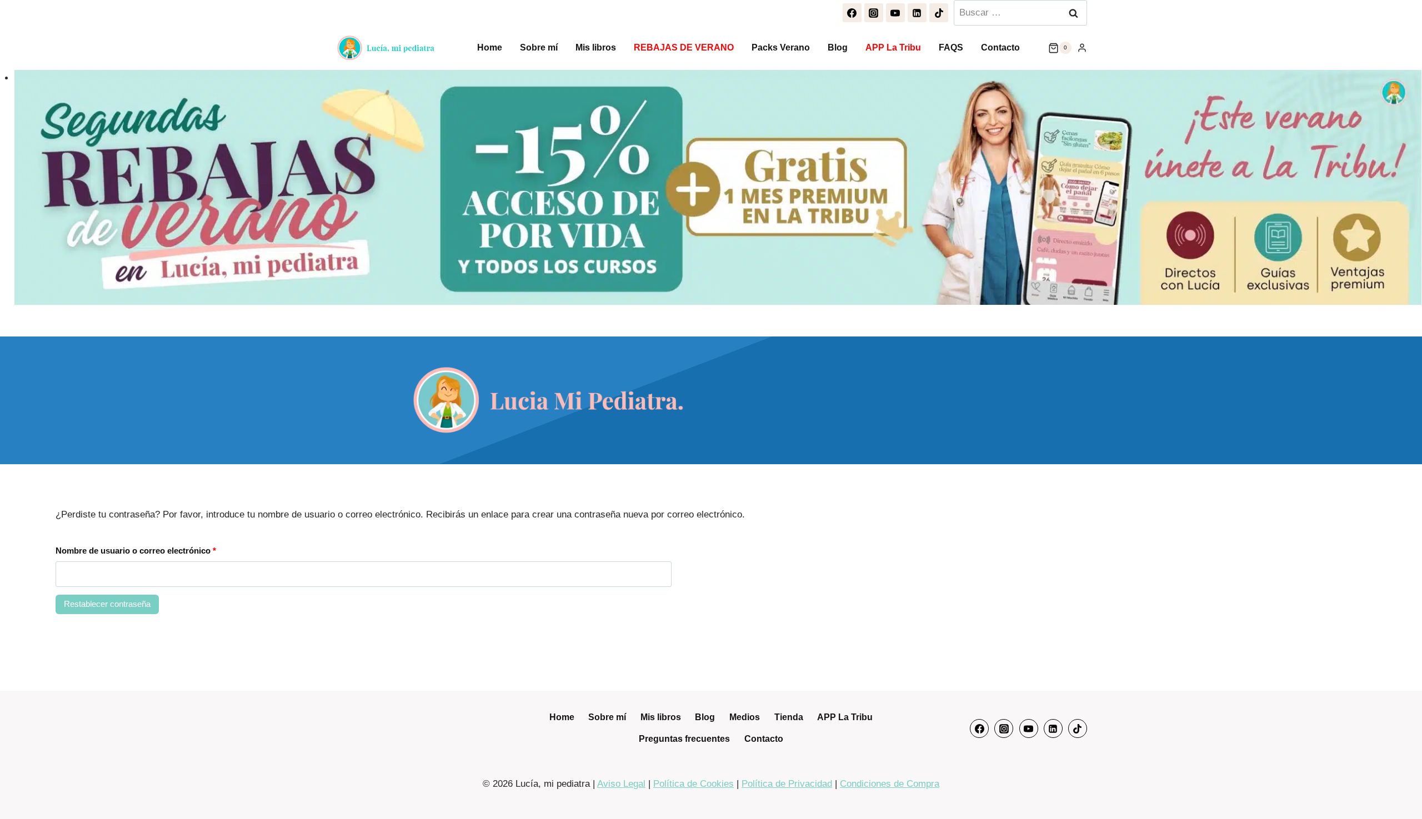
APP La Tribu (893, 47)
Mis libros (595, 47)
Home (489, 47)
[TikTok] (938, 12)
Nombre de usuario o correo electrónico (139, 553)
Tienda (788, 717)
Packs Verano (781, 47)
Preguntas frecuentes (684, 738)
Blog (838, 47)
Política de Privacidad (787, 783)
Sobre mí (539, 47)
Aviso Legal (621, 783)
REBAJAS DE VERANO (684, 47)
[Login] (1082, 48)
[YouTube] (895, 12)
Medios (744, 717)
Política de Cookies (693, 783)
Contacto (1000, 47)
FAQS (951, 47)
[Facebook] (852, 12)
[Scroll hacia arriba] (1400, 788)
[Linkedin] (917, 12)
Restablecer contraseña (107, 604)
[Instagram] (873, 12)
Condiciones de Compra (889, 783)
